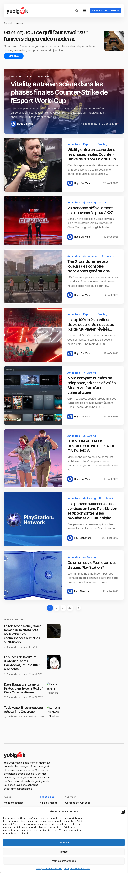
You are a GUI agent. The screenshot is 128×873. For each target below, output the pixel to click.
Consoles (92, 256)
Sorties (103, 202)
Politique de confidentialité (49, 868)
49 (70, 607)
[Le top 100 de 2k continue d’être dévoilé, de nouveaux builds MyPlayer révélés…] (33, 335)
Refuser (64, 851)
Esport (30, 76)
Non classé (106, 498)
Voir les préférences (64, 860)
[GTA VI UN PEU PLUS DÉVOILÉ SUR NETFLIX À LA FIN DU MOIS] (33, 458)
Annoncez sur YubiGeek (105, 10)
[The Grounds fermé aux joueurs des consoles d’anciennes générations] (33, 276)
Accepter (64, 842)
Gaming (45, 76)
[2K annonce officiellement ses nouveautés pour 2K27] (33, 220)
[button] (123, 811)
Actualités (17, 76)
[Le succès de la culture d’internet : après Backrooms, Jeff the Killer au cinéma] (54, 662)
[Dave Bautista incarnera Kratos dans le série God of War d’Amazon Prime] (54, 689)
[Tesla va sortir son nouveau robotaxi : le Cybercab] (54, 713)
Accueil (8, 23)
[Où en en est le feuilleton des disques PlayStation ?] (33, 575)
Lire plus (14, 55)
